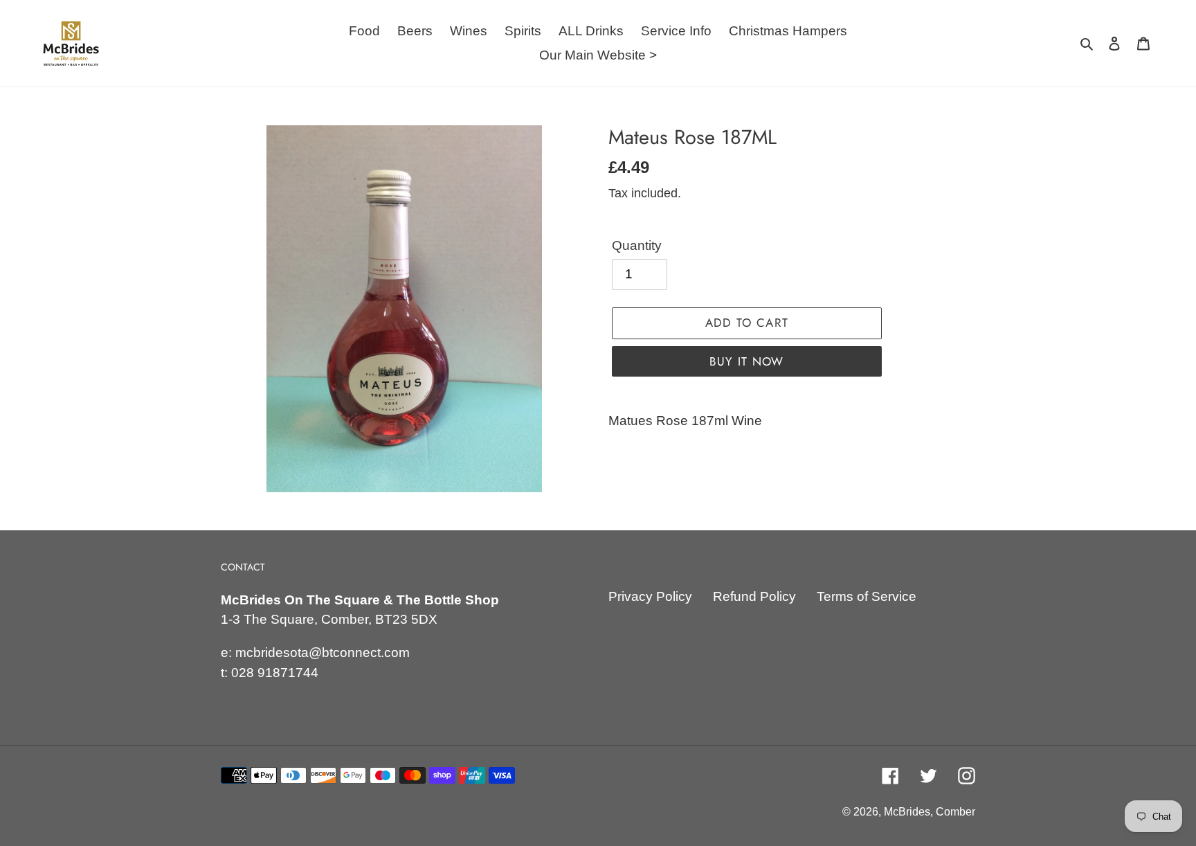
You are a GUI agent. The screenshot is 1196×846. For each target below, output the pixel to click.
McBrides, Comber (929, 812)
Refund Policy (754, 596)
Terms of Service (866, 596)
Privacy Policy (650, 596)
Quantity (637, 245)
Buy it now (746, 361)
